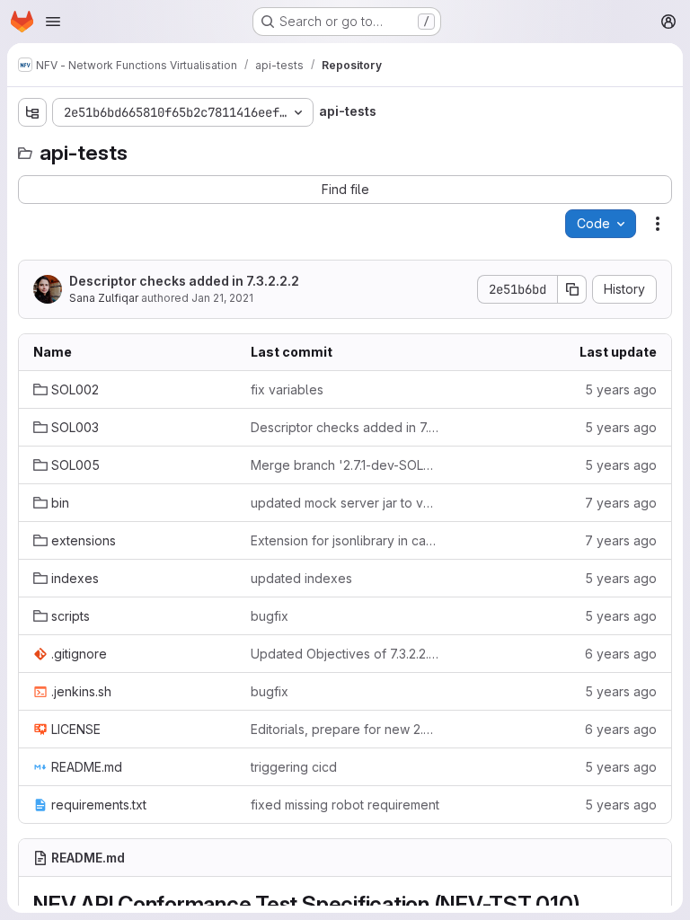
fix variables (287, 389)
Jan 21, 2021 (222, 298)
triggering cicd (294, 766)
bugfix (269, 616)
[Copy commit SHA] (572, 289)
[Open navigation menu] (53, 21)
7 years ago (621, 502)
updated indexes (301, 578)
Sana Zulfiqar (103, 298)
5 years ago (621, 389)
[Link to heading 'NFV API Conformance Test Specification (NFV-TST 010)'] (592, 904)
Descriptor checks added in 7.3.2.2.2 (184, 280)
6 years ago (621, 653)
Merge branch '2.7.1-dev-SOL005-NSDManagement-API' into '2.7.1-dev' (345, 465)
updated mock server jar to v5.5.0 (345, 502)
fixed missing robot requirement (345, 804)
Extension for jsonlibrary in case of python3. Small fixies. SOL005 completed (345, 540)
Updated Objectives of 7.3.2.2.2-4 (345, 653)
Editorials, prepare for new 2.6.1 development (345, 729)
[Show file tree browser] (32, 112)
